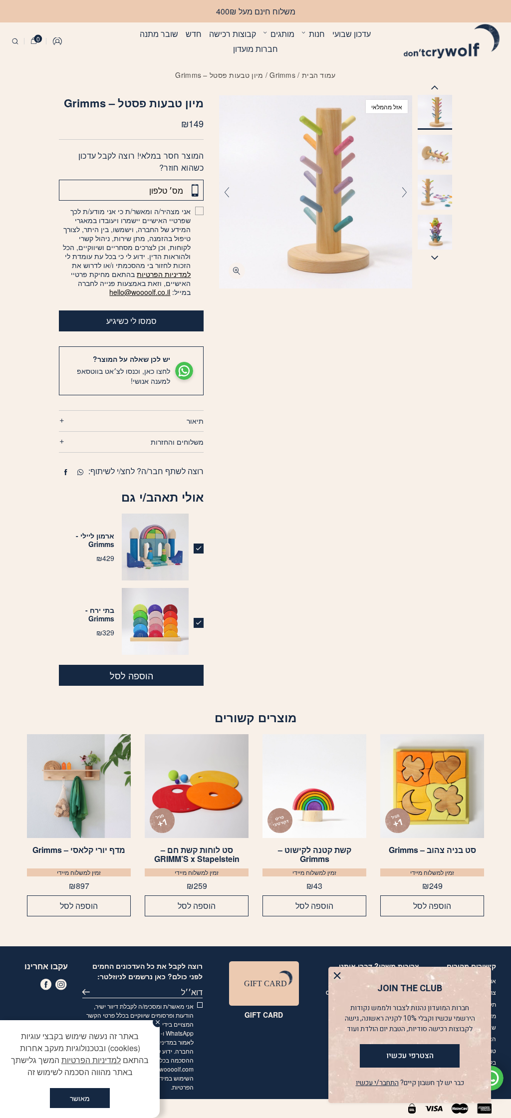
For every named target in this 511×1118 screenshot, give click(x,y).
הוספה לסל (131, 675)
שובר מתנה (159, 33)
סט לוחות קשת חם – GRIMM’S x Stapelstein (197, 854)
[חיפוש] (14, 41)
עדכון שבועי (351, 33)
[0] (33, 41)
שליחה (88, 992)
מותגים (282, 33)
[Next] (227, 192)
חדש (194, 33)
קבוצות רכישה (232, 33)
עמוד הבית (319, 75)
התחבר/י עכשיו (377, 1083)
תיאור (195, 421)
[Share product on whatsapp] (80, 472)
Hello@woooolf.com (166, 1069)
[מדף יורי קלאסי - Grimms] (79, 786)
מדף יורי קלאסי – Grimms (78, 850)
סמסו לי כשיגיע (131, 320)
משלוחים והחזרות (177, 442)
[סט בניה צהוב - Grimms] (432, 786)
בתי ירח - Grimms (99, 614)
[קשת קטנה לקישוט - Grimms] (314, 786)
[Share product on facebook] (65, 472)
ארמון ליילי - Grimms (95, 540)
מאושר (80, 1098)
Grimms (282, 75)
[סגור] (158, 1022)
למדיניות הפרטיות (164, 274)
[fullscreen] (237, 271)
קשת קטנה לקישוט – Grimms (314, 854)
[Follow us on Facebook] (45, 984)
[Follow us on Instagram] (60, 984)
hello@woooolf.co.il (139, 292)
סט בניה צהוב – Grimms (432, 850)
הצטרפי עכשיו (410, 1056)
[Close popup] (339, 978)
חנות (317, 33)
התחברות (58, 41)
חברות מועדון (255, 48)
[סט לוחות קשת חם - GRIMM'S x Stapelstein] (197, 786)
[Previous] (404, 192)
